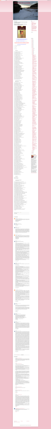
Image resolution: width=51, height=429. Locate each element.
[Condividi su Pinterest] (16, 213)
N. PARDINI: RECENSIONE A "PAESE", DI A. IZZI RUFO (34, 100)
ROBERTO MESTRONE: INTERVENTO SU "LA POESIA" (34, 97)
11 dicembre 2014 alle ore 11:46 (21, 408)
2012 (32, 152)
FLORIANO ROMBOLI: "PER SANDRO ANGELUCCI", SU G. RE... (34, 138)
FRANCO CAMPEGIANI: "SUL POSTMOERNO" (34, 92)
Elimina (17, 225)
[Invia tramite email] (14, 213)
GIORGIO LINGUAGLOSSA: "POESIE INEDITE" (34, 133)
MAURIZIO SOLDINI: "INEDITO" (33, 105)
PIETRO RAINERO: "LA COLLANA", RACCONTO (34, 58)
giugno (32, 52)
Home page (32, 22)
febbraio (32, 150)
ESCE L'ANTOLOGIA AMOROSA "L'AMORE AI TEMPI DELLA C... (34, 119)
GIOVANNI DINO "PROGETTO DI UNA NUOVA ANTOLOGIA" (34, 75)
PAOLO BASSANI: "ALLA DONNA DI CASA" (34, 130)
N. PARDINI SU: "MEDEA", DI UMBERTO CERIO (34, 89)
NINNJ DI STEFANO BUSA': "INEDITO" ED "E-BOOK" (34, 69)
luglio (32, 51)
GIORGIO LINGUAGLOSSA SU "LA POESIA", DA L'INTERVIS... (34, 149)
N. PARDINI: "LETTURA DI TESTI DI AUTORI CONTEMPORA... (34, 120)
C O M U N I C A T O (33, 126)
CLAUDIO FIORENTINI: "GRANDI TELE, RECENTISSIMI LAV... (34, 113)
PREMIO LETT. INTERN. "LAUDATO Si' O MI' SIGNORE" (34, 55)
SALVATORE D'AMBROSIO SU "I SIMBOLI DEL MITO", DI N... (34, 65)
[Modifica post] (20, 212)
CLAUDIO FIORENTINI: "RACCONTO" (34, 101)
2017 (32, 45)
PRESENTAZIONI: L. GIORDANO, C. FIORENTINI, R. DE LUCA (34, 132)
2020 (32, 43)
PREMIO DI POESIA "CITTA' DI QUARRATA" (34, 78)
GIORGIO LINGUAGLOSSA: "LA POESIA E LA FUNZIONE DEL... (34, 71)
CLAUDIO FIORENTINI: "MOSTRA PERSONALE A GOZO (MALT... (34, 57)
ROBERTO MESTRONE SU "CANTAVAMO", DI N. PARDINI (34, 107)
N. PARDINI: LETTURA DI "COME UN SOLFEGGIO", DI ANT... (34, 141)
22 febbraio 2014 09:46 (19, 313)
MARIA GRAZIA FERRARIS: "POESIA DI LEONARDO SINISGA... (34, 136)
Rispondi (16, 225)
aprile (32, 53)
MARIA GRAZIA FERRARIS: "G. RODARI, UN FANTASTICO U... (34, 124)
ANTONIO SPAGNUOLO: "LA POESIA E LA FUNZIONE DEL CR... (34, 74)
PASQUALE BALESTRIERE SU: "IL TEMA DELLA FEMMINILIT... (34, 134)
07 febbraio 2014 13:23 (20, 218)
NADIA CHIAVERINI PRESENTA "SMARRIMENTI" (33, 102)
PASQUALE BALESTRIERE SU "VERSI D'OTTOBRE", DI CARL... (34, 64)
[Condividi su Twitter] (15, 213)
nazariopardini (36, 155)
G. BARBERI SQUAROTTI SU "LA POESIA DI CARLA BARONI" (34, 68)
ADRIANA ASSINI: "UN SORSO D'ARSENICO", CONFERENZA (34, 116)
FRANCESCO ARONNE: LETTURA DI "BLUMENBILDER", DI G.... (34, 112)
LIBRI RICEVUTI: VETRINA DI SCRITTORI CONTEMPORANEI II (34, 30)
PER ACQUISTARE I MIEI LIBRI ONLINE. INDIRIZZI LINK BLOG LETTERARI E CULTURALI (34, 28)
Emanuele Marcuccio (17, 408)
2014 (32, 47)
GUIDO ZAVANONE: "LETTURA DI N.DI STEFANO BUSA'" (34, 114)
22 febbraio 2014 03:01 (19, 303)
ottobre (32, 49)
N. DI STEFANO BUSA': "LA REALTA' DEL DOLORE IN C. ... (34, 80)
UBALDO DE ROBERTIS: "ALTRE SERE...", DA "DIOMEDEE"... (34, 84)
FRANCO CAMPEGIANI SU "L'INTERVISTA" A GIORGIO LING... (34, 146)
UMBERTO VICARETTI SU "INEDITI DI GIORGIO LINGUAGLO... (34, 81)
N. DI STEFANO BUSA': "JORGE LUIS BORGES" (34, 121)
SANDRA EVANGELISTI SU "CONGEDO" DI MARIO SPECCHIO (34, 83)
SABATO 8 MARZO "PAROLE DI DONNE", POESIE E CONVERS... (34, 128)
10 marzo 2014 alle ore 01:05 (19, 394)
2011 (32, 153)
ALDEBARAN (16, 218)
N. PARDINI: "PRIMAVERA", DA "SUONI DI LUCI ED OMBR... (34, 62)
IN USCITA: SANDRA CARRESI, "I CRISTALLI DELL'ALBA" (34, 59)
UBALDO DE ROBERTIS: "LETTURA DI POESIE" (34, 127)
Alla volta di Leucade (22, 3)
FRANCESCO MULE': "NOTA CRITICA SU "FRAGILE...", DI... (34, 99)
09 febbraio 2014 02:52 (19, 223)
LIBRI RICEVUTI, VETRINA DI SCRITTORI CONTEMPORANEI (34, 26)
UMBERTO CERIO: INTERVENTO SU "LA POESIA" (34, 96)
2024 (32, 40)
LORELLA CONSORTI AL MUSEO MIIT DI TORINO (34, 76)
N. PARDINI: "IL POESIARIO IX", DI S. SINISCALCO (34, 72)
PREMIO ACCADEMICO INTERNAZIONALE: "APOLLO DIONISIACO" (34, 91)
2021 (32, 42)
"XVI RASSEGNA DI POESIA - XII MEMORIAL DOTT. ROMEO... (34, 67)
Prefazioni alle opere (33, 25)
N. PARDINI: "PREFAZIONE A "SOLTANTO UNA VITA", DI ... (34, 104)
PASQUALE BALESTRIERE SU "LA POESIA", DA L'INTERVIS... (34, 147)
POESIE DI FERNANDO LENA (34, 143)
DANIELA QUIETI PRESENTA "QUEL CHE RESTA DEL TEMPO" (34, 139)
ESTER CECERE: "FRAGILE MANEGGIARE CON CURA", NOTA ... (34, 144)
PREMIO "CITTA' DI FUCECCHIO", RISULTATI (34, 93)
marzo (32, 54)
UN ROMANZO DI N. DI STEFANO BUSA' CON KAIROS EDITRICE (34, 108)
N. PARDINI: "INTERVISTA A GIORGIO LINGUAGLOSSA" (34, 94)
